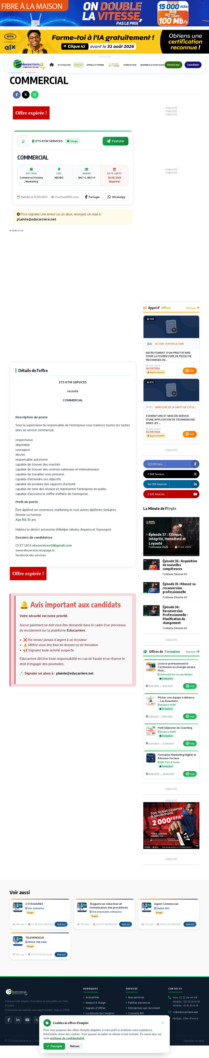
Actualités (92, 997)
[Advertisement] (26, 294)
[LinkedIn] (18, 1020)
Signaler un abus (193, 1040)
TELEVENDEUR (34, 937)
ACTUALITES (64, 65)
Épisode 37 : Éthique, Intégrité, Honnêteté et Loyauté (167, 538)
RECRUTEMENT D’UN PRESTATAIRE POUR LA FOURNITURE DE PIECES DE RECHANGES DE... (168, 356)
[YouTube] (27, 1020)
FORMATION (129, 65)
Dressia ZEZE (160, 547)
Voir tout (190, 307)
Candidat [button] (193, 64)
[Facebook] (8, 1020)
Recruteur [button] (173, 64)
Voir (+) (61, 924)
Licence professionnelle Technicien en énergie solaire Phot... (176, 667)
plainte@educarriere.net (74, 673)
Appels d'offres (95, 1008)
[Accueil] (52, 64)
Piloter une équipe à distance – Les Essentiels (176, 699)
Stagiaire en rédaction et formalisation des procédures (109, 905)
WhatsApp (118, 197)
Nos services (136, 997)
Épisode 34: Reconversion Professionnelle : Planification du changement (175, 615)
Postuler (118, 141)
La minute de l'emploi (100, 1013)
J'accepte (56, 1046)
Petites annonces (139, 1002)
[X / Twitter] (36, 1020)
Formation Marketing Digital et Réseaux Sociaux (177, 756)
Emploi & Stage (96, 1002)
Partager (94, 197)
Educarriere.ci (22, 1040)
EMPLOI (78, 65)
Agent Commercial (166, 903)
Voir (192, 370)
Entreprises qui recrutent (144, 1008)
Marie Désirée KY (176, 574)
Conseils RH (136, 1013)
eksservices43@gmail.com (52, 545)
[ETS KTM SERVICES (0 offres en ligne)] (23, 141)
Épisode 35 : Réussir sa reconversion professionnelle (179, 588)
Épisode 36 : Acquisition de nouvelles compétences (180, 565)
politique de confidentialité (67, 1038)
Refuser (75, 1046)
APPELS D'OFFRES (95, 65)
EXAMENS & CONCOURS (152, 65)
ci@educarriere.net (185, 1012)
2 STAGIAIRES (34, 903)
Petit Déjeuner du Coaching (175, 727)
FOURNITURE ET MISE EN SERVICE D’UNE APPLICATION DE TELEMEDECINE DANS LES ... (170, 419)
